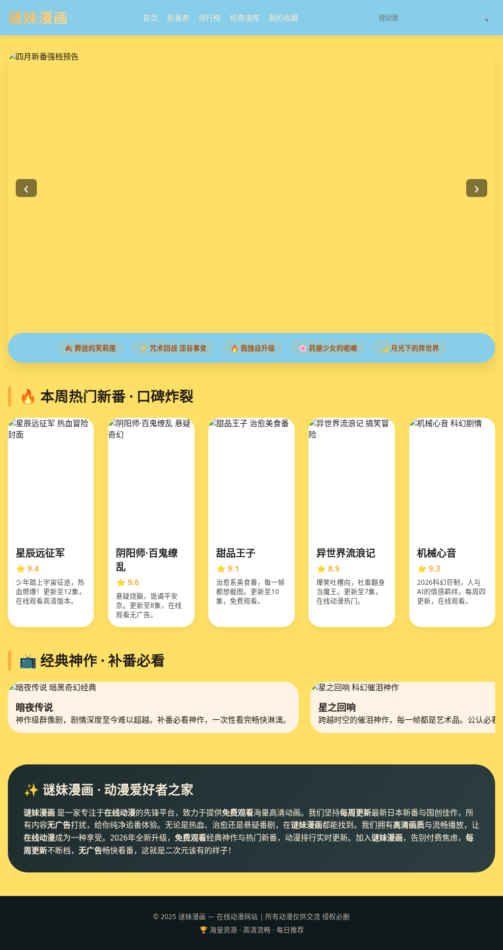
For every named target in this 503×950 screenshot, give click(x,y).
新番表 (178, 18)
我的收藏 (283, 18)
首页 (150, 18)
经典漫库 (244, 18)
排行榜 (209, 18)
